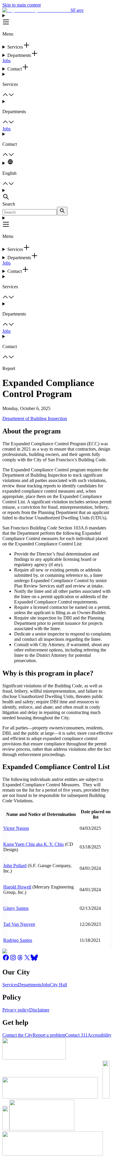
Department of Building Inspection (34, 418)
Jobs (6, 60)
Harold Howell (17, 886)
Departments (30, 984)
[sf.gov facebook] (5, 959)
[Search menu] (57, 194)
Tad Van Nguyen (19, 924)
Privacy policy (15, 1009)
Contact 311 (76, 1035)
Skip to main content (21, 4)
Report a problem (49, 1035)
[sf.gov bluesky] (34, 959)
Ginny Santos (16, 908)
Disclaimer (39, 1009)
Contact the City (17, 1035)
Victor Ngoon (16, 828)
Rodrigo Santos (17, 940)
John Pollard (15, 865)
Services (10, 984)
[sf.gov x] (27, 959)
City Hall (58, 984)
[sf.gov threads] (20, 959)
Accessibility (99, 1035)
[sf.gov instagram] (13, 959)
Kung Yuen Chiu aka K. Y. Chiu (33, 844)
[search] (62, 211)
